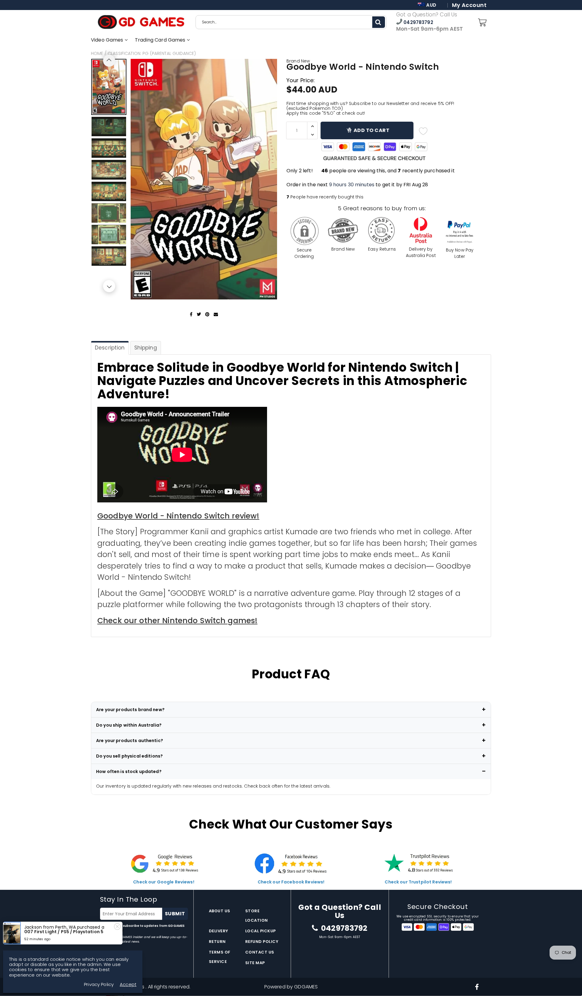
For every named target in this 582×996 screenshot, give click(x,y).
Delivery (218, 931)
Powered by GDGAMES (291, 986)
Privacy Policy (99, 984)
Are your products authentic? (129, 741)
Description (110, 347)
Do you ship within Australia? (129, 725)
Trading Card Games (161, 39)
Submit (175, 913)
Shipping (145, 347)
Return (217, 941)
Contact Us (259, 952)
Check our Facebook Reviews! (291, 882)
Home (97, 53)
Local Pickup (260, 931)
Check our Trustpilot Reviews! (418, 882)
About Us (219, 911)
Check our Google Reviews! (163, 882)
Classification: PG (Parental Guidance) (152, 53)
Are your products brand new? (130, 710)
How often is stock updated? (129, 771)
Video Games (108, 39)
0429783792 (417, 22)
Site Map (255, 963)
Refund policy (262, 941)
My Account (469, 5)
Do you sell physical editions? (129, 756)
